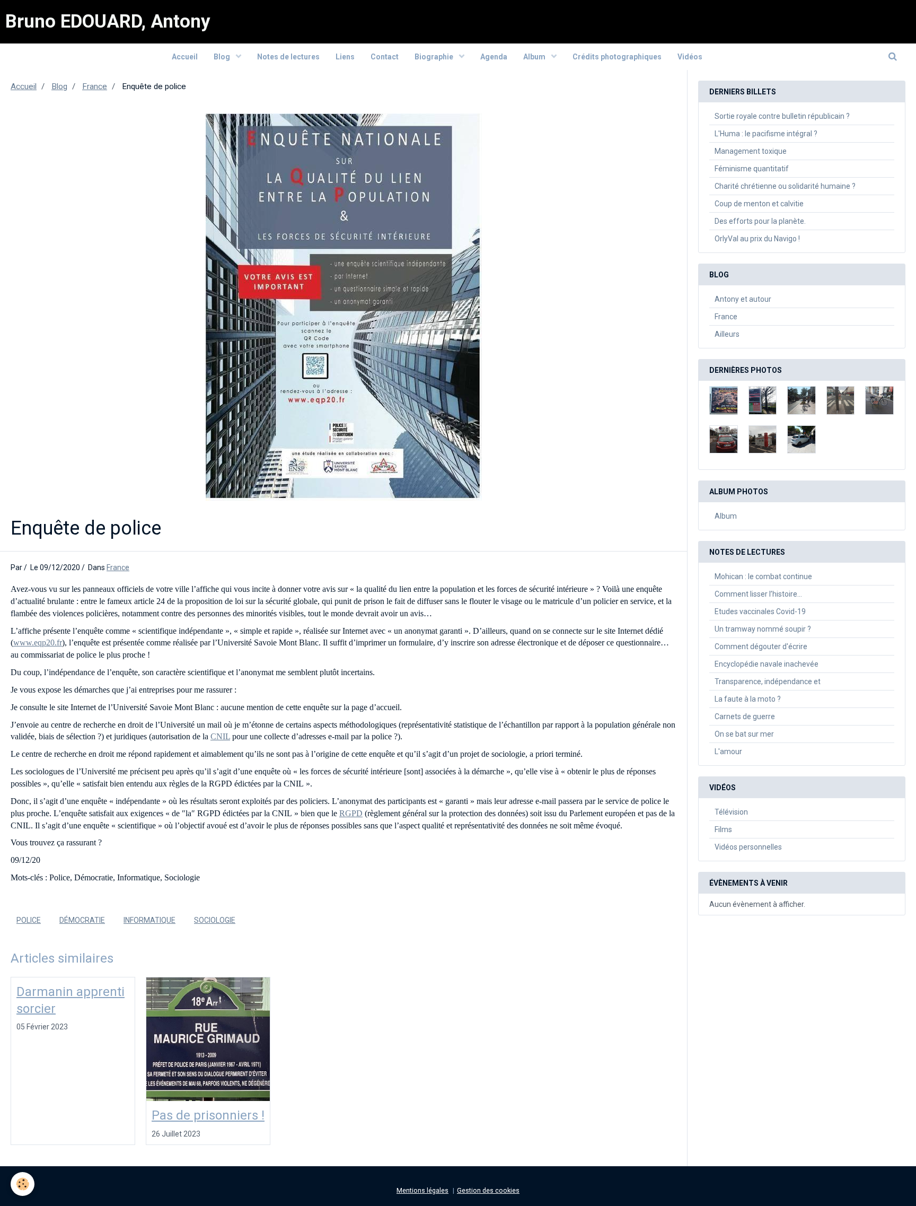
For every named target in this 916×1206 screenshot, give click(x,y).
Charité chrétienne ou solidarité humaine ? (785, 186)
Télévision (731, 812)
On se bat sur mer (744, 734)
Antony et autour (743, 299)
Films (723, 829)
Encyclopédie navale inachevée (766, 664)
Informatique (149, 920)
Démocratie (82, 920)
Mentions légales (422, 1190)
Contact (385, 57)
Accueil (185, 57)
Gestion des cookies (488, 1190)
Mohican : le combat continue (763, 576)
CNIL (220, 736)
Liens (345, 57)
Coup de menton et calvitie (759, 203)
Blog (223, 57)
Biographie (435, 57)
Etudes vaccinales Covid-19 (760, 611)
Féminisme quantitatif (752, 168)
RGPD (351, 813)
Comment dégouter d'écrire (761, 646)
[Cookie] (22, 1184)
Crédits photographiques (617, 57)
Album (535, 57)
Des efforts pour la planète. (760, 221)
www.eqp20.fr (37, 642)
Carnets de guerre (745, 716)
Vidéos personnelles (748, 847)
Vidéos (689, 57)
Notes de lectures (288, 57)
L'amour (728, 751)
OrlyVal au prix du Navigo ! (757, 238)
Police (28, 920)
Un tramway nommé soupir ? (763, 629)
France (94, 86)
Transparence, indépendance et (768, 681)
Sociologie (214, 920)
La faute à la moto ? (748, 699)
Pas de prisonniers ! (208, 1115)
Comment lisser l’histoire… (758, 594)
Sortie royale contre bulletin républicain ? (782, 116)
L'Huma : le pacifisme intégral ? (766, 133)
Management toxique (751, 151)
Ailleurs (727, 334)
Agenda (493, 57)
